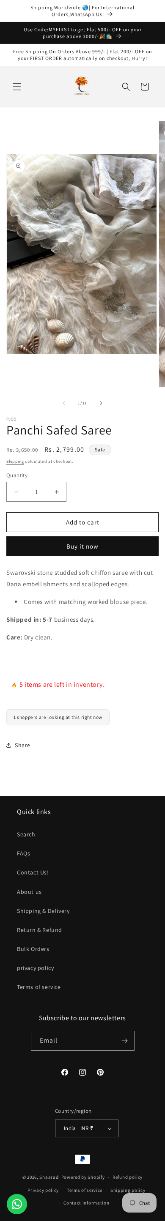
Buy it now (82, 546)
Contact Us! (33, 872)
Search (26, 834)
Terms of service (39, 987)
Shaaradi (50, 1177)
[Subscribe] (125, 1041)
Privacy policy (43, 1190)
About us (29, 892)
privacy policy (35, 968)
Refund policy (128, 1177)
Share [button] (22, 745)
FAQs (23, 853)
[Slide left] (64, 403)
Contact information (86, 1203)
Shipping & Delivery (43, 911)
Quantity (17, 475)
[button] (17, 86)
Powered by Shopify (83, 1177)
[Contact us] (17, 1204)
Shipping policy (128, 1190)
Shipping (15, 461)
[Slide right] (101, 403)
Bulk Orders (33, 949)
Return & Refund (39, 930)
